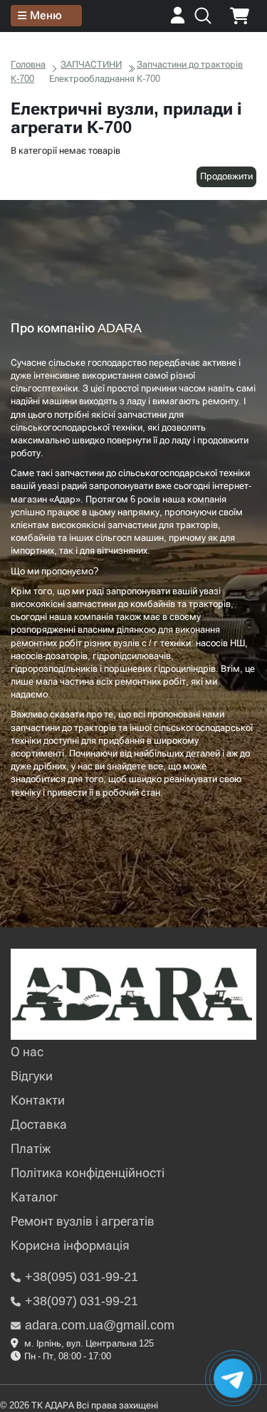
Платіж (31, 1148)
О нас (27, 1051)
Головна (28, 64)
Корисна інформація (70, 1245)
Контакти (38, 1099)
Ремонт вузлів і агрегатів (83, 1220)
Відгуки (32, 1075)
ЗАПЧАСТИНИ (91, 64)
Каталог (34, 1196)
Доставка (39, 1124)
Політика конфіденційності (87, 1172)
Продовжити (226, 176)
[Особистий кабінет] (177, 20)
